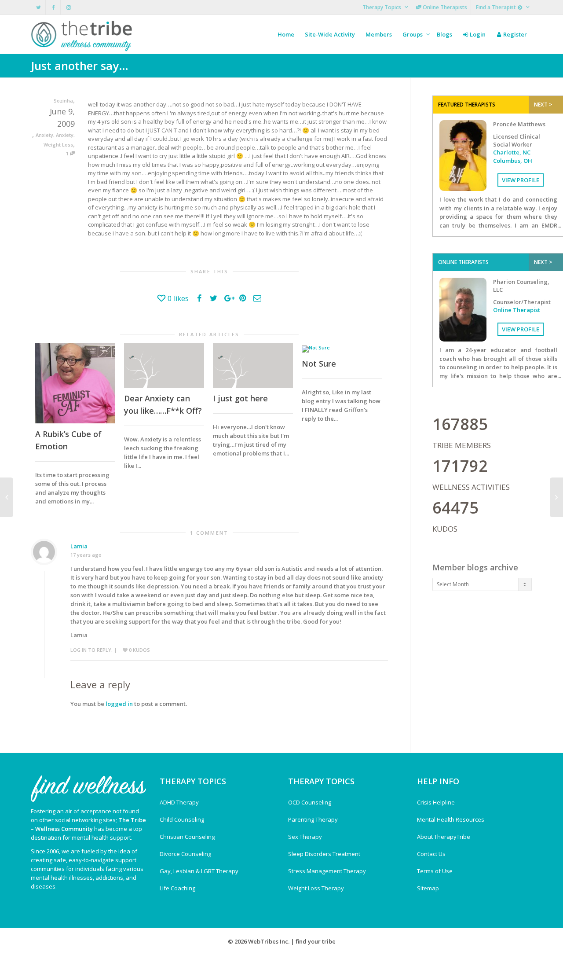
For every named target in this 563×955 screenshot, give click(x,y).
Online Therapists (444, 7)
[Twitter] (38, 7)
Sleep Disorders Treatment (324, 854)
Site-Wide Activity (330, 34)
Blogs (444, 34)
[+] (75, 383)
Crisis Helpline (436, 802)
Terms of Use (435, 871)
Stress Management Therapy (327, 871)
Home (286, 34)
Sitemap (428, 888)
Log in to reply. (91, 649)
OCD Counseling (309, 802)
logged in (119, 704)
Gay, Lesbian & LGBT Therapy (199, 871)
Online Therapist (516, 310)
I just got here (240, 398)
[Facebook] (53, 7)
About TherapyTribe (443, 837)
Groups (413, 34)
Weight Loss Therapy (316, 888)
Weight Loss (58, 144)
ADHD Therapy (179, 802)
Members (379, 34)
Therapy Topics (382, 7)
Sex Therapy (305, 837)
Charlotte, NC (511, 152)
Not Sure (319, 363)
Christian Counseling (187, 837)
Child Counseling (182, 819)
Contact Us (431, 854)
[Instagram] (68, 7)
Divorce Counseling (185, 854)
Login (477, 34)
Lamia (79, 546)
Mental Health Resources (450, 819)
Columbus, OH (512, 161)
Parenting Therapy (313, 819)
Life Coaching (177, 888)
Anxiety (44, 135)
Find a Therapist (496, 7)
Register (514, 34)
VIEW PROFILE (520, 180)
